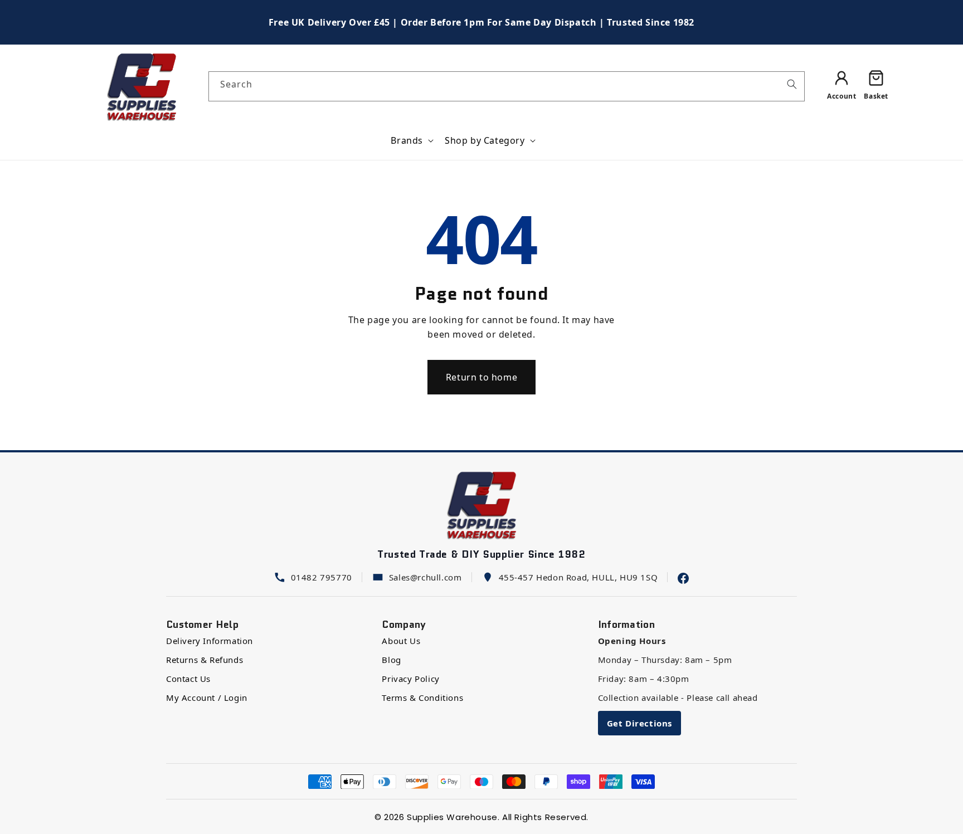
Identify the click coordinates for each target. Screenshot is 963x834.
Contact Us (188, 678)
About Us (401, 640)
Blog (391, 659)
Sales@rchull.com (425, 577)
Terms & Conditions (422, 697)
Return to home (481, 377)
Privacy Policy (410, 678)
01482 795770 (321, 577)
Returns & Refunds (204, 659)
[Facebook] (683, 577)
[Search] (792, 84)
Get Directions (639, 723)
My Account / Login (206, 697)
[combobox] (506, 86)
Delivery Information (209, 640)
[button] (411, 140)
